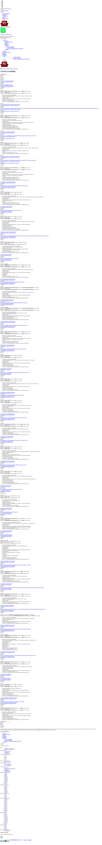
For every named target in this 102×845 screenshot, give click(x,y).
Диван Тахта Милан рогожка (5, 255)
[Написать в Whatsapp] (3, 32)
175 (5, 806)
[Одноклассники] (2, 841)
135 (5, 819)
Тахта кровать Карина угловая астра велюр (8, 698)
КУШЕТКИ (5, 737)
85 (5, 814)
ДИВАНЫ (4, 733)
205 (5, 809)
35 (5, 795)
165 (5, 805)
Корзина (4, 17)
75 (5, 813)
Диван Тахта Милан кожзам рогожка (7, 626)
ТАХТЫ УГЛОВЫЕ (17, 58)
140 (5, 780)
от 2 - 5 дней (7, 763)
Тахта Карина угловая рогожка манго (7, 350)
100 (5, 776)
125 (5, 818)
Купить (1, 83)
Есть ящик (6, 830)
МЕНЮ (4, 40)
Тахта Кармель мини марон (5, 486)
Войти (2, 10)
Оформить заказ (5, 18)
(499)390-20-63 (8, 34)
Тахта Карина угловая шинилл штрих (7, 466)
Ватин (6, 769)
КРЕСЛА (4, 735)
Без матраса (7, 771)
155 (5, 821)
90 (5, 775)
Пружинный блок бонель (9, 768)
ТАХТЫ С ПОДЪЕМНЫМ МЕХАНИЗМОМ (21, 59)
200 (5, 783)
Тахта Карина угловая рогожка (6, 207)
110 (5, 777)
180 (5, 782)
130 (5, 779)
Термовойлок (7, 770)
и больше (8, 749)
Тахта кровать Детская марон (5, 509)
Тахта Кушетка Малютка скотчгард (6, 300)
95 (5, 815)
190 (5, 791)
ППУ (6, 767)
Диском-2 (6, 752)
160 (5, 788)
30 (5, 794)
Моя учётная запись (6, 13)
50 (5, 797)
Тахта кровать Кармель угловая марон (7, 566)
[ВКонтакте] (1, 841)
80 (5, 774)
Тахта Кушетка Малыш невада (5, 531)
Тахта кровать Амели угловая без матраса (8, 232)
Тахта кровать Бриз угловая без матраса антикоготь (9, 157)
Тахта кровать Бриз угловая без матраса (7, 322)
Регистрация (6, 10)
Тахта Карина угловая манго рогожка (7, 393)
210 (5, 810)
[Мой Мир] (4, 841)
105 (5, 816)
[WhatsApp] (7, 841)
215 (5, 811)
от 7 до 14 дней (7, 764)
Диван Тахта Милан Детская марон (6, 606)
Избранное (4, 15)
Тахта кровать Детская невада (5, 584)
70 (5, 773)
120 (5, 778)
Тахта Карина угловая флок (5, 675)
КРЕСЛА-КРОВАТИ (6, 734)
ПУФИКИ (4, 742)
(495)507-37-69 (3, 34)
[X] (5, 841)
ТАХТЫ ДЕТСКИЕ (16, 57)
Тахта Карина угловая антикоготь (6, 437)
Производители (5, 14)
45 (5, 796)
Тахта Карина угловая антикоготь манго (7, 182)
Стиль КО (6, 753)
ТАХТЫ (4, 738)
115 (5, 817)
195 (5, 808)
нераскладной (7, 761)
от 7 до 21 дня (7, 765)
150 (5, 787)
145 (5, 802)
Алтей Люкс (7, 751)
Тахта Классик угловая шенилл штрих (7, 414)
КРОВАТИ (5, 736)
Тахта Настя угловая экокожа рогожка (7, 132)
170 (5, 789)
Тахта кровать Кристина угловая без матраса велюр (9, 105)
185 (5, 807)
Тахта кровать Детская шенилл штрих (7, 652)
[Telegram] (8, 841)
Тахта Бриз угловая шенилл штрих (6, 81)
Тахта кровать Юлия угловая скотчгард (7, 283)
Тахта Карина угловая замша (5, 369)
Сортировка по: (3, 74)
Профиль (2, 11)
